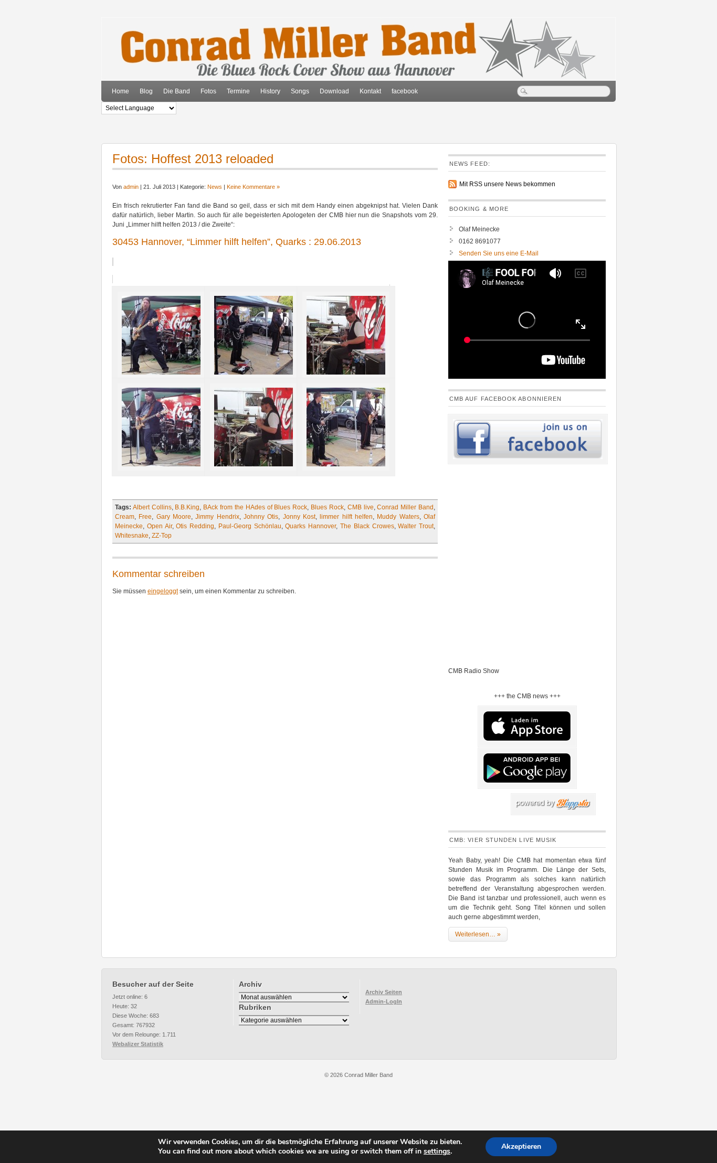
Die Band (176, 91)
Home (120, 91)
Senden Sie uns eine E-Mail (499, 253)
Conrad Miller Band (405, 507)
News (214, 187)
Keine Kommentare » (253, 187)
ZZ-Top (162, 535)
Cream (124, 516)
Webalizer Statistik (137, 1044)
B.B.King (187, 507)
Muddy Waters (398, 516)
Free (145, 516)
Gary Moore (173, 516)
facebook (405, 91)
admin (131, 187)
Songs (300, 91)
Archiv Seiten (383, 992)
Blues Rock (327, 507)
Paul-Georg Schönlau (249, 526)
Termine (238, 91)
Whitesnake (132, 535)
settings (437, 1151)
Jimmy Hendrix (217, 516)
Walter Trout (416, 526)
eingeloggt (162, 591)
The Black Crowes (367, 526)
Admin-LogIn (383, 1001)
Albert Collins (152, 507)
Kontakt (370, 91)
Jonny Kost (299, 516)
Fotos (208, 91)
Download (334, 91)
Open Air (159, 526)
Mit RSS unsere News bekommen (507, 184)
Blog (146, 91)
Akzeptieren (521, 1146)
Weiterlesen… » (478, 934)
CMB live (360, 507)
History (270, 91)
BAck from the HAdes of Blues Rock (255, 507)
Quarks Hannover (310, 526)
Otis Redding (195, 526)
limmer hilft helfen (346, 516)
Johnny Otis (261, 516)
